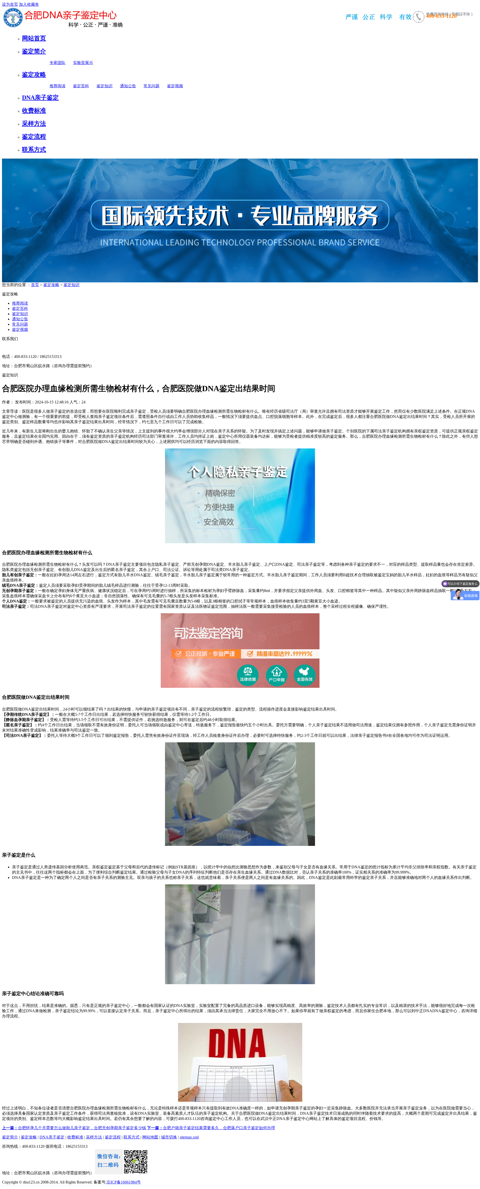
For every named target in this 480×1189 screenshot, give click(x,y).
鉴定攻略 (34, 74)
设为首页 (10, 4)
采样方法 (34, 123)
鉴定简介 (34, 51)
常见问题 (152, 86)
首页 (35, 285)
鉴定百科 (81, 86)
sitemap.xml (189, 1137)
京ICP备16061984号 (123, 1182)
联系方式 (34, 149)
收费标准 (34, 110)
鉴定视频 (175, 86)
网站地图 (150, 1137)
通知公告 (128, 86)
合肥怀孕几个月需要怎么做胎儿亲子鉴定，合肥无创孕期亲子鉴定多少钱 (74, 1128)
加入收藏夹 (29, 4)
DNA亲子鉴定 (40, 97)
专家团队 (58, 63)
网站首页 (34, 38)
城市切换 (169, 1137)
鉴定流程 (34, 136)
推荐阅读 (58, 86)
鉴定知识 (104, 86)
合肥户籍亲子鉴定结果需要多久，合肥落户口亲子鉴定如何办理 (211, 1128)
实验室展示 (83, 63)
